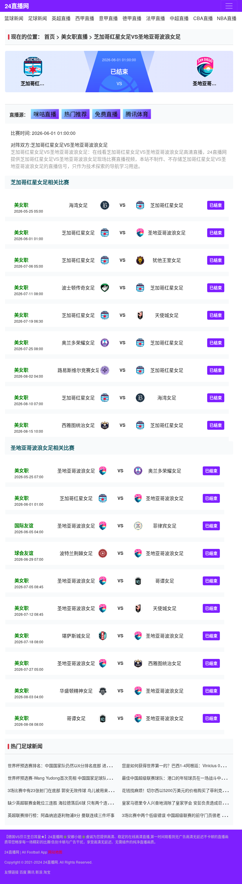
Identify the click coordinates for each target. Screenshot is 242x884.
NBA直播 (226, 18)
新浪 (38, 872)
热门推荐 (76, 114)
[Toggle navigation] (229, 6)
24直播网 (17, 5)
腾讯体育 (137, 114)
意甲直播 (108, 18)
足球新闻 (37, 18)
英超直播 (61, 18)
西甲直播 (84, 18)
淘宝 (46, 872)
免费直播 (106, 114)
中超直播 (179, 18)
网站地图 (55, 851)
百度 (23, 872)
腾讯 (31, 872)
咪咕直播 (45, 114)
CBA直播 (203, 18)
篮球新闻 (13, 18)
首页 (49, 37)
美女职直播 (74, 37)
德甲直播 (131, 18)
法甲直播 (155, 18)
